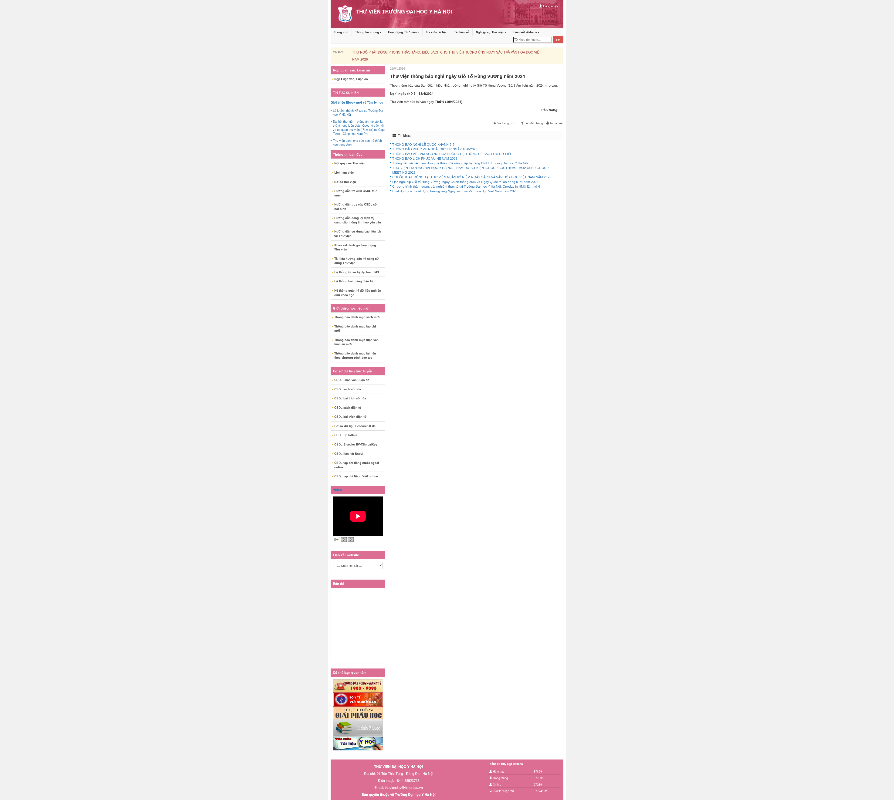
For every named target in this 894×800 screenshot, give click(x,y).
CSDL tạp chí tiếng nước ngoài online (356, 464)
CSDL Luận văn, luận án (351, 380)
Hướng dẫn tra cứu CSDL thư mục (355, 193)
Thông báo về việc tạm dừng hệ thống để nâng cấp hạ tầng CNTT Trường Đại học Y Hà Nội (460, 163)
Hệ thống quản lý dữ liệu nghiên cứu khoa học (357, 292)
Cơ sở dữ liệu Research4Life (355, 426)
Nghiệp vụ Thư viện (490, 32)
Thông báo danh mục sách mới (357, 317)
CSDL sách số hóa (347, 389)
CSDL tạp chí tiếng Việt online (356, 476)
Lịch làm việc (344, 172)
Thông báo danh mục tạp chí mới (355, 328)
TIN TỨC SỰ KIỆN (346, 92)
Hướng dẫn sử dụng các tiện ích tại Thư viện (357, 233)
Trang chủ (341, 32)
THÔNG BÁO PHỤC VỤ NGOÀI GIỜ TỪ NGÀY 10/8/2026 (434, 149)
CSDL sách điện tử (347, 407)
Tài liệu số (461, 32)
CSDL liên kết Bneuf (348, 453)
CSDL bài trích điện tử (350, 416)
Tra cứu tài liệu (436, 32)
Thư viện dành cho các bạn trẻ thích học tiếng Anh (357, 142)
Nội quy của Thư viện (349, 163)
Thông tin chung (367, 32)
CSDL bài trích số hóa (350, 398)
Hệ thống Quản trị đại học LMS (356, 272)
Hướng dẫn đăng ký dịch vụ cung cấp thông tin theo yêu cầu (357, 220)
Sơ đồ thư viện (345, 181)
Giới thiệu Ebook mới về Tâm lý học (357, 102)
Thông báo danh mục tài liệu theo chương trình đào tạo (355, 355)
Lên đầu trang (533, 123)
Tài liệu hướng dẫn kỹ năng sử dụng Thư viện (356, 260)
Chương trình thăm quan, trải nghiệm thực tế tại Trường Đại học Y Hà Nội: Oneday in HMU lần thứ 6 (466, 186)
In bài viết (556, 123)
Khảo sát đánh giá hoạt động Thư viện (355, 247)
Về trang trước (506, 123)
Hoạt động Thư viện (402, 32)
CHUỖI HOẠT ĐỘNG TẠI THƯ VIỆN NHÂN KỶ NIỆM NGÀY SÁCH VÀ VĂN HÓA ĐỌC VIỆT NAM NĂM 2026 (471, 177)
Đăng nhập (550, 6)
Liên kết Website (525, 32)
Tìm (558, 40)
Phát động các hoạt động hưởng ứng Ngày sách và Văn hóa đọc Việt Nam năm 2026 (455, 191)
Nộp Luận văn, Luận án (351, 79)
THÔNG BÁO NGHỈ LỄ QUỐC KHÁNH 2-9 (423, 144)
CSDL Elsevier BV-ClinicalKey (355, 444)
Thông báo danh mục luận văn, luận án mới (356, 342)
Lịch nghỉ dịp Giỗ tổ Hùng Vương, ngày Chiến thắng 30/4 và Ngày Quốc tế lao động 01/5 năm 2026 (465, 182)
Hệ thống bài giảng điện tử (353, 281)
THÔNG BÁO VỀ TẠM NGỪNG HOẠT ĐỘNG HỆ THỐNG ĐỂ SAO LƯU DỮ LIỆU (452, 154)
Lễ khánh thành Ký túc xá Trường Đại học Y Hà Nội (358, 112)
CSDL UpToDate (345, 435)
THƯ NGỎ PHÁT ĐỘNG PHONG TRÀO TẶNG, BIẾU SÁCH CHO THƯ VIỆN (408, 52)
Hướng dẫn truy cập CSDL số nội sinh (355, 206)
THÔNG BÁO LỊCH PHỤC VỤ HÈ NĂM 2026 (424, 158)
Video (337, 489)
